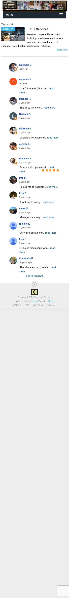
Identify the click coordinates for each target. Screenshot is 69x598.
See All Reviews (34, 275)
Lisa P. (23, 193)
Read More (62, 50)
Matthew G (25, 128)
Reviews (16, 305)
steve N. (23, 208)
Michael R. (25, 98)
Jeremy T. (24, 144)
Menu (9, 15)
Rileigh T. (24, 223)
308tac (50, 301)
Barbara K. (25, 114)
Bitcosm (34, 301)
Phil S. (22, 177)
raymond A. (25, 79)
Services (38, 305)
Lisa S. (23, 239)
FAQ (27, 305)
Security (52, 305)
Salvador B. (25, 64)
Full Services (39, 29)
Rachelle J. (25, 158)
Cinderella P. (26, 258)
